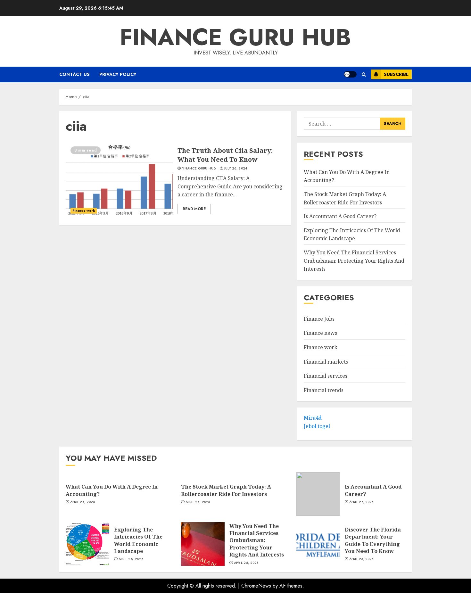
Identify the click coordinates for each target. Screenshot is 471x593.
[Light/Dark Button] (350, 74)
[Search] (364, 74)
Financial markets (326, 361)
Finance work (83, 210)
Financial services (325, 376)
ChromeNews (256, 585)
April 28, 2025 (82, 502)
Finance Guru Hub (235, 37)
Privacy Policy (117, 74)
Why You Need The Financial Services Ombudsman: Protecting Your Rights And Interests (354, 261)
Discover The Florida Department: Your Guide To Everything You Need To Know (373, 540)
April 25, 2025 (361, 559)
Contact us (74, 74)
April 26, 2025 (131, 559)
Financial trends (323, 390)
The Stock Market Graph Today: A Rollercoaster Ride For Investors (345, 198)
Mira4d (313, 418)
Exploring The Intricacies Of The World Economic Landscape (138, 540)
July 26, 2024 (235, 168)
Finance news (320, 333)
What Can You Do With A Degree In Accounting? (112, 490)
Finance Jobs (319, 319)
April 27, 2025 (361, 502)
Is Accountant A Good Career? (340, 216)
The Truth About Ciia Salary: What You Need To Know (225, 155)
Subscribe (396, 74)
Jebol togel (317, 426)
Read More (194, 209)
